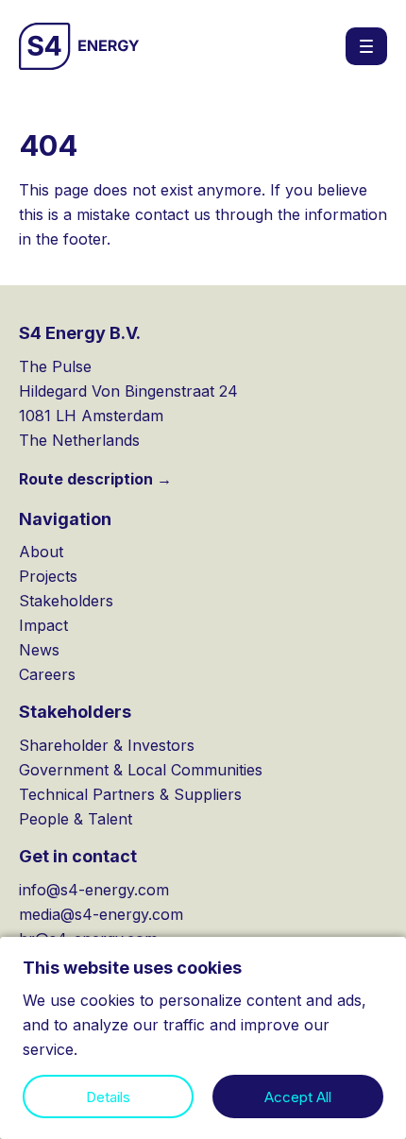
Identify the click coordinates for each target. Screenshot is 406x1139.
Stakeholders (66, 600)
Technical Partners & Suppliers (130, 794)
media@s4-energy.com (101, 914)
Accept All (297, 1097)
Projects (48, 576)
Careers (47, 674)
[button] (366, 46)
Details (108, 1097)
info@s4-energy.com (94, 889)
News (39, 649)
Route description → (95, 478)
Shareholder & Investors (107, 745)
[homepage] (79, 46)
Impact (43, 625)
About (41, 551)
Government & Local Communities (140, 769)
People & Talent (75, 818)
